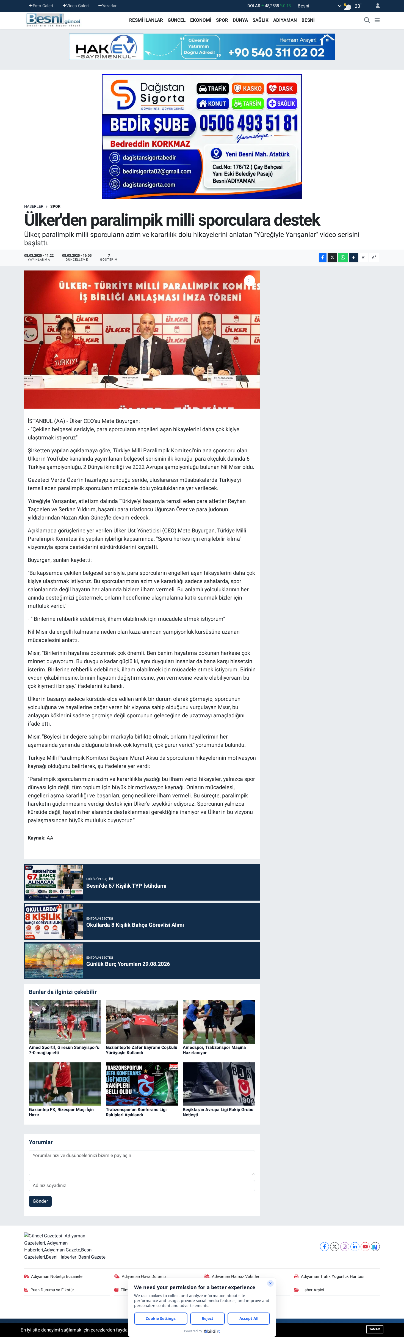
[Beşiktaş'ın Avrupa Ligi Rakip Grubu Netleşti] (219, 1083)
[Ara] (367, 20)
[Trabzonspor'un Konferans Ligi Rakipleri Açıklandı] (142, 1083)
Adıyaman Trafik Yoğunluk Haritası (332, 1276)
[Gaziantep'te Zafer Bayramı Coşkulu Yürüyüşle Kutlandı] (142, 1021)
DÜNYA (240, 20)
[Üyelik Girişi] (375, 6)
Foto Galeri (43, 5)
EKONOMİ (200, 20)
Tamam (374, 1329)
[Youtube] (365, 1246)
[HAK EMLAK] (202, 47)
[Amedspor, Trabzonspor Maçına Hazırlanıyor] (219, 1021)
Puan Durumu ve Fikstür (52, 1289)
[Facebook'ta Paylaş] (322, 257)
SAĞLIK (261, 20)
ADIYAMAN (285, 20)
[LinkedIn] (354, 1246)
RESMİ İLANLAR (146, 20)
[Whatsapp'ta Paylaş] (343, 257)
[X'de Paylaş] (332, 257)
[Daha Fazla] (353, 257)
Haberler (33, 206)
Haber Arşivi (312, 1289)
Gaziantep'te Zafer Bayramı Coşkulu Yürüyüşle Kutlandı (141, 1050)
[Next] (375, 1246)
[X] (334, 1246)
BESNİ (308, 20)
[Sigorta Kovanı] (202, 136)
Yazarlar (109, 5)
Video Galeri (77, 5)
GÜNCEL (177, 20)
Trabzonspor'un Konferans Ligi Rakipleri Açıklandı (136, 1112)
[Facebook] (324, 1246)
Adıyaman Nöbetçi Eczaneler (57, 1276)
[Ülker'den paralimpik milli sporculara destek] (142, 339)
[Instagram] (344, 1246)
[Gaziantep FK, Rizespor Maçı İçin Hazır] (65, 1083)
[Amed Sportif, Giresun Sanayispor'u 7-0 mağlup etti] (65, 1021)
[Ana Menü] (377, 20)
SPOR (222, 20)
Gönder (40, 1201)
